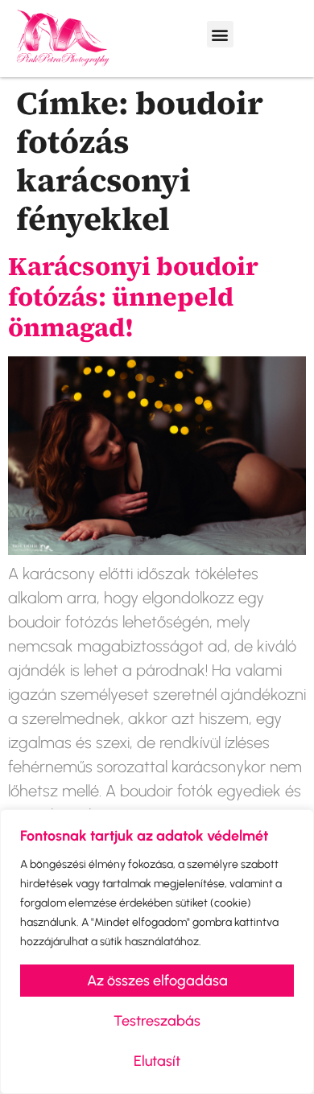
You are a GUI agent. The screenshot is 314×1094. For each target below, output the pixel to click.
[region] (157, 951)
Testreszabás (157, 1021)
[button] (220, 34)
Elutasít (157, 1061)
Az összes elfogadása (157, 980)
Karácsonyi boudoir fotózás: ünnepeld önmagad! (133, 297)
